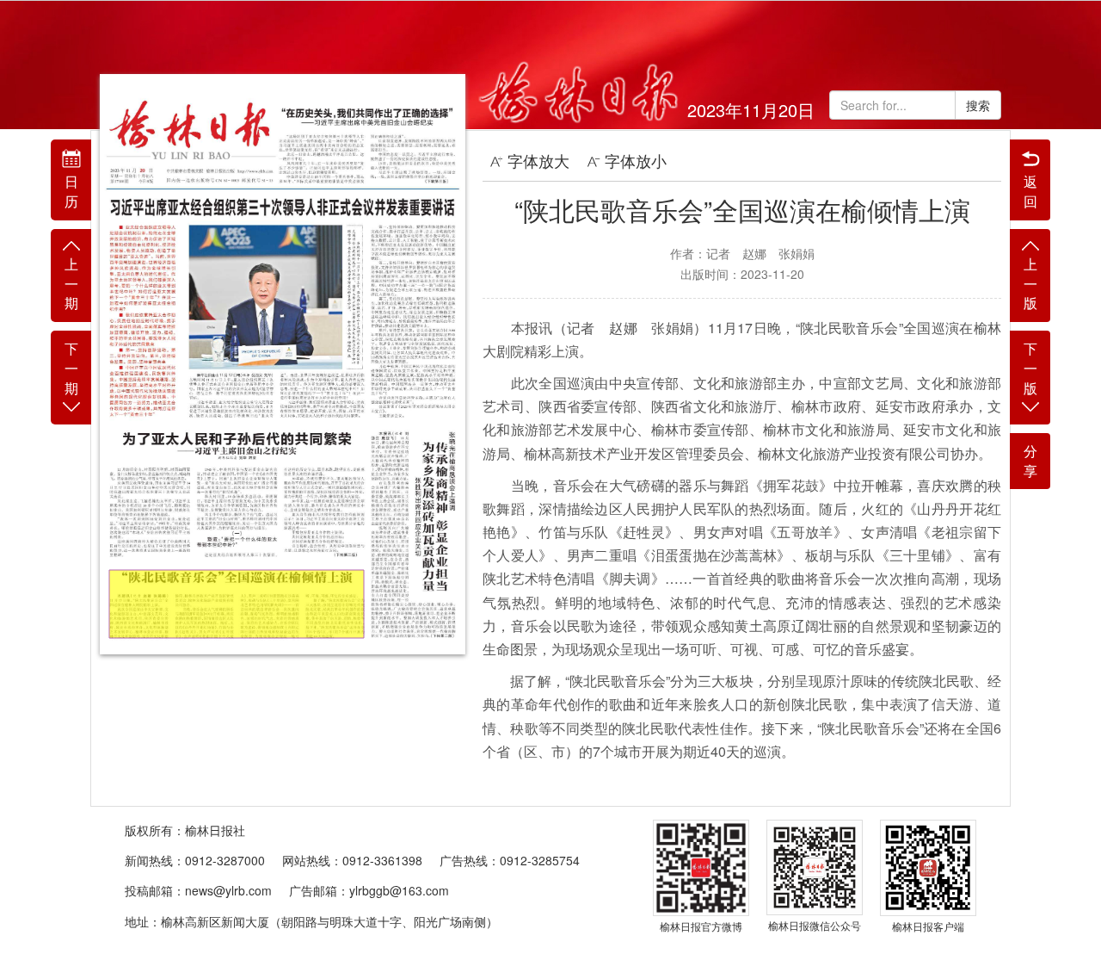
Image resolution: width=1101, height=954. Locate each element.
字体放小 (636, 160)
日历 (71, 191)
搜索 (978, 105)
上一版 (1030, 283)
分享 (1030, 460)
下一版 (1030, 368)
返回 (1030, 191)
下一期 (71, 368)
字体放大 (538, 160)
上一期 (71, 283)
